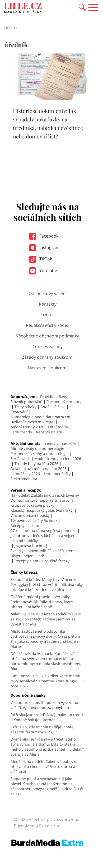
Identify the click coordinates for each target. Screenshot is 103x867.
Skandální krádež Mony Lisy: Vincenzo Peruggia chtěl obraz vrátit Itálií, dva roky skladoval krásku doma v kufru (47, 584)
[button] (82, 7)
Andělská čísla (52, 406)
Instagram (49, 247)
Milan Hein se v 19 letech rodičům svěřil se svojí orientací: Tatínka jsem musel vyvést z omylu (46, 619)
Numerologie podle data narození (40, 416)
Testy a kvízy (25, 406)
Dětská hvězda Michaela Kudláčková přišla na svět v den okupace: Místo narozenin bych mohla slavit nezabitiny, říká (46, 661)
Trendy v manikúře (59, 443)
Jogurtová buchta (30, 545)
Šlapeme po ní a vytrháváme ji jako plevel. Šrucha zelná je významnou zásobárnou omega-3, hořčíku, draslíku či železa (47, 786)
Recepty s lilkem (25, 525)
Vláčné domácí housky (30, 515)
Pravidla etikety (53, 396)
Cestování (19, 411)
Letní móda (58, 426)
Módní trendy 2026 (27, 426)
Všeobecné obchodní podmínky (47, 336)
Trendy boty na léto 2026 (36, 463)
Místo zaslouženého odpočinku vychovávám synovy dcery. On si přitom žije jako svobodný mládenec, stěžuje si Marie (45, 639)
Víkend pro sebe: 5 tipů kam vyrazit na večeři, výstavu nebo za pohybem (44, 705)
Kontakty (48, 304)
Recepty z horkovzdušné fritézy (42, 560)
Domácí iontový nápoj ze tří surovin (42, 500)
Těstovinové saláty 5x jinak (34, 520)
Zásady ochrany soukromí (47, 357)
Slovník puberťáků (27, 401)
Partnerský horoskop (64, 401)
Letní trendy (21, 431)
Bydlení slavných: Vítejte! (32, 421)
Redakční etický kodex (47, 325)
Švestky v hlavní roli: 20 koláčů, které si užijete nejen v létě (45, 553)
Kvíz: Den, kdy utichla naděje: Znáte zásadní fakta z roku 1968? (42, 729)
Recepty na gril (49, 431)
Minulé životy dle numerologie (37, 448)
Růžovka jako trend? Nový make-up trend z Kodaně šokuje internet (47, 717)
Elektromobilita (24, 478)
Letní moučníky (57, 473)
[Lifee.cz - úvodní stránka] (23, 8)
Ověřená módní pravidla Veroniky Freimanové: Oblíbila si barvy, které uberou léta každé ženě (42, 601)
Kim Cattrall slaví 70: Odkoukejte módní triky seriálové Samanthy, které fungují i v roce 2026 (47, 680)
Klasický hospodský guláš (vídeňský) (42, 510)
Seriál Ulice (20, 458)
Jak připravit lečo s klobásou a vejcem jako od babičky (44, 538)
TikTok (45, 259)
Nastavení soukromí (48, 368)
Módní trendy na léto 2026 (57, 458)
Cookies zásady (47, 346)
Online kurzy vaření (48, 293)
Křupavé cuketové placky (32, 505)
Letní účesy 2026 (25, 473)
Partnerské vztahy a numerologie (40, 453)
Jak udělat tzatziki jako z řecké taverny (45, 495)
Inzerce (47, 315)
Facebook (48, 236)
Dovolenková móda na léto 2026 (39, 468)
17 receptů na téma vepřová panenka (44, 530)
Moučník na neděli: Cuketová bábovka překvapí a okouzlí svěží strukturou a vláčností (44, 766)
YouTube (47, 270)
